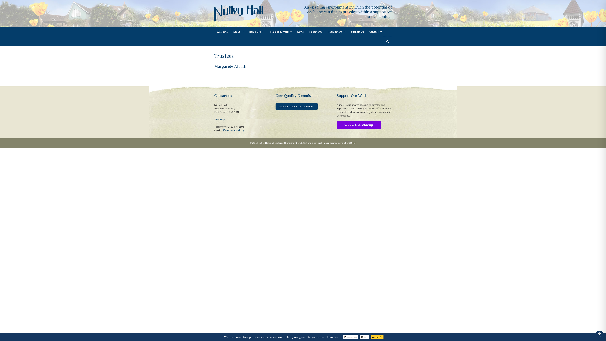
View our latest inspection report (297, 106)
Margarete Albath (230, 66)
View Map (219, 119)
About (236, 31)
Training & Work (279, 31)
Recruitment (335, 31)
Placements (316, 31)
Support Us (357, 31)
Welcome (222, 31)
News (300, 31)
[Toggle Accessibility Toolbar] (599, 334)
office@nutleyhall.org (233, 130)
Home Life (255, 31)
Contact (374, 31)
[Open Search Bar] (387, 41)
